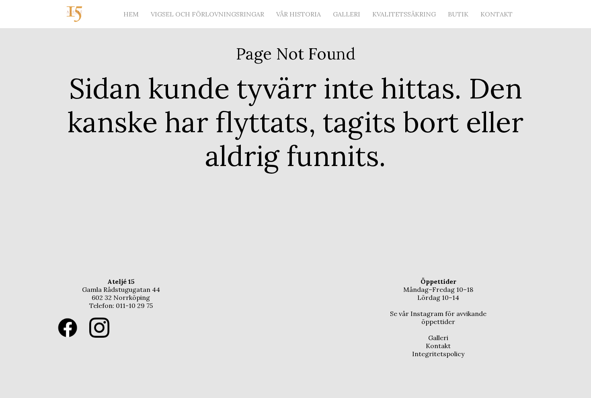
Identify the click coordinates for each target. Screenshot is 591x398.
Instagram (426, 314)
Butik (458, 14)
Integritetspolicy (438, 354)
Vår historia (298, 14)
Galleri (346, 14)
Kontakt (496, 14)
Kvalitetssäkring (404, 14)
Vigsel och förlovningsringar (207, 14)
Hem (131, 14)
